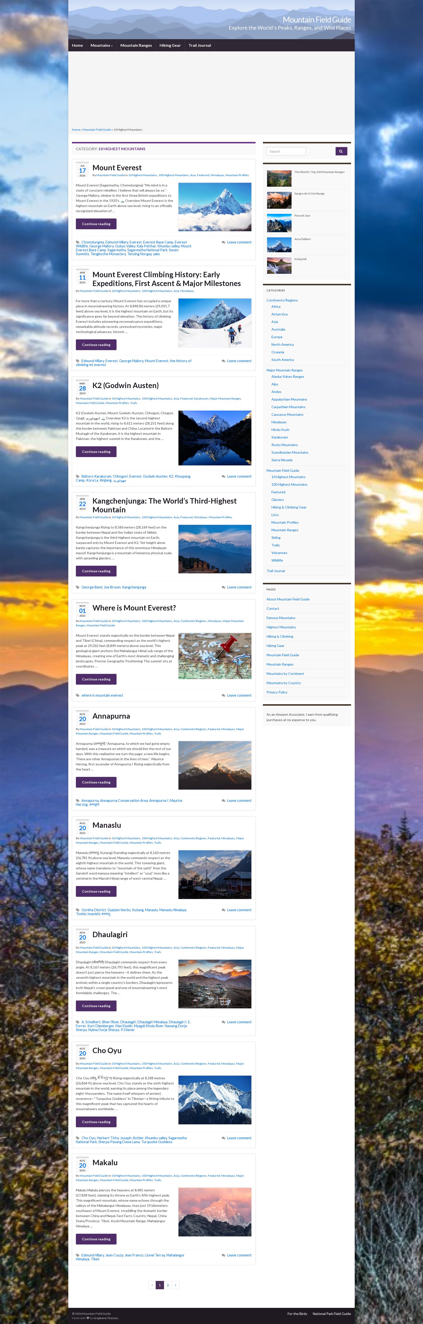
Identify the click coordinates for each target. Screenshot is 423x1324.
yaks (156, 254)
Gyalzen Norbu (119, 910)
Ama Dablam (302, 239)
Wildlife (277, 560)
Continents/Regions (193, 621)
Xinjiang (106, 480)
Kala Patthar (146, 246)
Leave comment (239, 242)
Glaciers (277, 499)
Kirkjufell (300, 259)
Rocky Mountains (284, 445)
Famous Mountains (281, 618)
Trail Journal (199, 45)
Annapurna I (158, 800)
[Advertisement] (211, 90)
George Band (92, 587)
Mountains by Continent (285, 673)
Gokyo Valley (125, 246)
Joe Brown (112, 587)
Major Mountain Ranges (225, 398)
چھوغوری (119, 480)
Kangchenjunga (134, 587)
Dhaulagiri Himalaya (152, 1022)
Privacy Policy (277, 692)
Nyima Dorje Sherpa (103, 1030)
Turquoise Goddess (156, 1142)
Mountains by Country (284, 683)
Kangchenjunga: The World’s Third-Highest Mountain (165, 505)
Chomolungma (93, 242)
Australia (278, 329)
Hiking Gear (170, 45)
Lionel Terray (155, 1255)
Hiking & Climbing (280, 636)
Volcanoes (279, 553)
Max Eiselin (124, 1026)
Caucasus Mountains (287, 414)
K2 (171, 476)
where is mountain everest (102, 695)
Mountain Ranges (136, 45)
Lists (275, 515)
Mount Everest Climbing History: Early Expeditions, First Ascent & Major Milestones (167, 279)
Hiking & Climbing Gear (288, 507)
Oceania (277, 352)
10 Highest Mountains (142, 175)
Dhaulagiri (110, 934)
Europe (276, 337)
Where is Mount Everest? (134, 607)
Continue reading (96, 224)
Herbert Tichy (108, 1138)
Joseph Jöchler (131, 1138)
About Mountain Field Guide (288, 599)
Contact (273, 608)
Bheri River (110, 1022)
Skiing (276, 537)
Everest (135, 242)
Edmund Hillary (117, 242)
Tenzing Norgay (139, 254)
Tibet (95, 1259)
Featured (203, 175)
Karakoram (201, 398)
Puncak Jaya (302, 215)
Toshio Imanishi (88, 914)
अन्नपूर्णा (94, 804)
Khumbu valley (168, 246)
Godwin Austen (155, 476)
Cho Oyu (107, 1050)
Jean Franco (134, 1255)
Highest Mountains (281, 627)
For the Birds (297, 1314)
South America (282, 359)
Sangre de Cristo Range (309, 193)
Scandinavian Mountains (289, 452)
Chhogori (120, 476)
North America (282, 344)
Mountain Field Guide (317, 19)
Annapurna (111, 715)
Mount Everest (117, 167)
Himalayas (217, 175)
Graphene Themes (106, 1318)
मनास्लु (106, 914)
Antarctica (279, 314)
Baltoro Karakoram (96, 476)
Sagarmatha (116, 250)
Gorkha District (94, 910)
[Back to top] (412, 1313)
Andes (276, 392)
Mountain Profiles (237, 175)
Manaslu (107, 824)
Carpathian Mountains (288, 407)
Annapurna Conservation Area (124, 800)
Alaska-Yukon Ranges (287, 376)
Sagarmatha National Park (147, 250)
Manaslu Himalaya (172, 910)
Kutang (138, 910)
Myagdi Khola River (148, 1026)
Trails (133, 403)
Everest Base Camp (158, 242)
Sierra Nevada (282, 460)
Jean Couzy (114, 1255)
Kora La (92, 480)
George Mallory (101, 246)
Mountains (101, 45)
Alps (274, 384)
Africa (276, 306)
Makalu (105, 1162)
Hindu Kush (280, 429)
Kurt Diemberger (100, 1026)
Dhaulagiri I (178, 1022)
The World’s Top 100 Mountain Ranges (319, 172)
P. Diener (128, 1030)
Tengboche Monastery (108, 254)
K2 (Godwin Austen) (126, 385)
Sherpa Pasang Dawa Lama (119, 1142)
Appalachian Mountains (289, 399)
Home (77, 45)
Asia (193, 175)
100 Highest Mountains (173, 175)
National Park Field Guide (332, 1314)
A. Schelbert (91, 1022)
